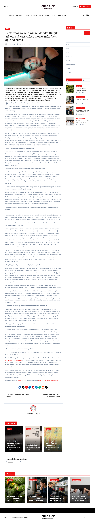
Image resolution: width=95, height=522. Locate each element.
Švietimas (34, 15)
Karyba (54, 15)
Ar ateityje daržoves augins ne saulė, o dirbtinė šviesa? (81, 90)
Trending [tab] (71, 83)
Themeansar (26, 517)
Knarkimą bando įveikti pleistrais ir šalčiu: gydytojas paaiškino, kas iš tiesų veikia (83, 123)
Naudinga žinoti (62, 15)
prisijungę (10, 462)
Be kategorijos (70, 41)
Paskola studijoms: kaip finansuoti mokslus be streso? (82, 101)
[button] (90, 15)
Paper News (18, 517)
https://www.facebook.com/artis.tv (48, 380)
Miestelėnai (19, 15)
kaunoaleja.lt (13, 44)
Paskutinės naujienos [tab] (74, 80)
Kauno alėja (47, 6)
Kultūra (27, 15)
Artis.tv (30, 44)
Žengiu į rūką (31, 445)
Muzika (47, 15)
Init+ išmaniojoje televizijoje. (13, 360)
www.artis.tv (21, 380)
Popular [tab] (86, 80)
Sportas (41, 15)
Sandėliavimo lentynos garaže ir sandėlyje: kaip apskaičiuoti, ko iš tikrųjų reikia (83, 112)
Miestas (11, 15)
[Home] (6, 15)
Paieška (70, 28)
